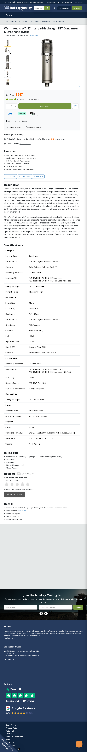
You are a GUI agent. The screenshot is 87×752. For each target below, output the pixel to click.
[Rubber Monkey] (18, 10)
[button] (9, 743)
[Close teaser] (19, 749)
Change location (60, 139)
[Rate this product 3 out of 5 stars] (17, 484)
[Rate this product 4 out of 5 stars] (22, 484)
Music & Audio (15, 21)
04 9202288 (10, 653)
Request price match (16, 127)
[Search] (47, 8)
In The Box (38, 176)
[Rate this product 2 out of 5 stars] (11, 484)
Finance (9, 733)
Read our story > (9, 638)
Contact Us (79, 2)
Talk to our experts (34, 127)
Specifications (24, 176)
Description (10, 176)
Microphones (27, 21)
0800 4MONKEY (53, 2)
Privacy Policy (12, 728)
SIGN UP (78, 607)
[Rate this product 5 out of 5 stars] (27, 484)
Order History (67, 2)
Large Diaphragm (59, 21)
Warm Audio (34, 35)
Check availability (25, 144)
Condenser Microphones (42, 21)
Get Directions (9, 659)
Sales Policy (11, 725)
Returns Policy (12, 731)
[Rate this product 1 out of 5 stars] (6, 484)
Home (6, 21)
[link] (41, 613)
